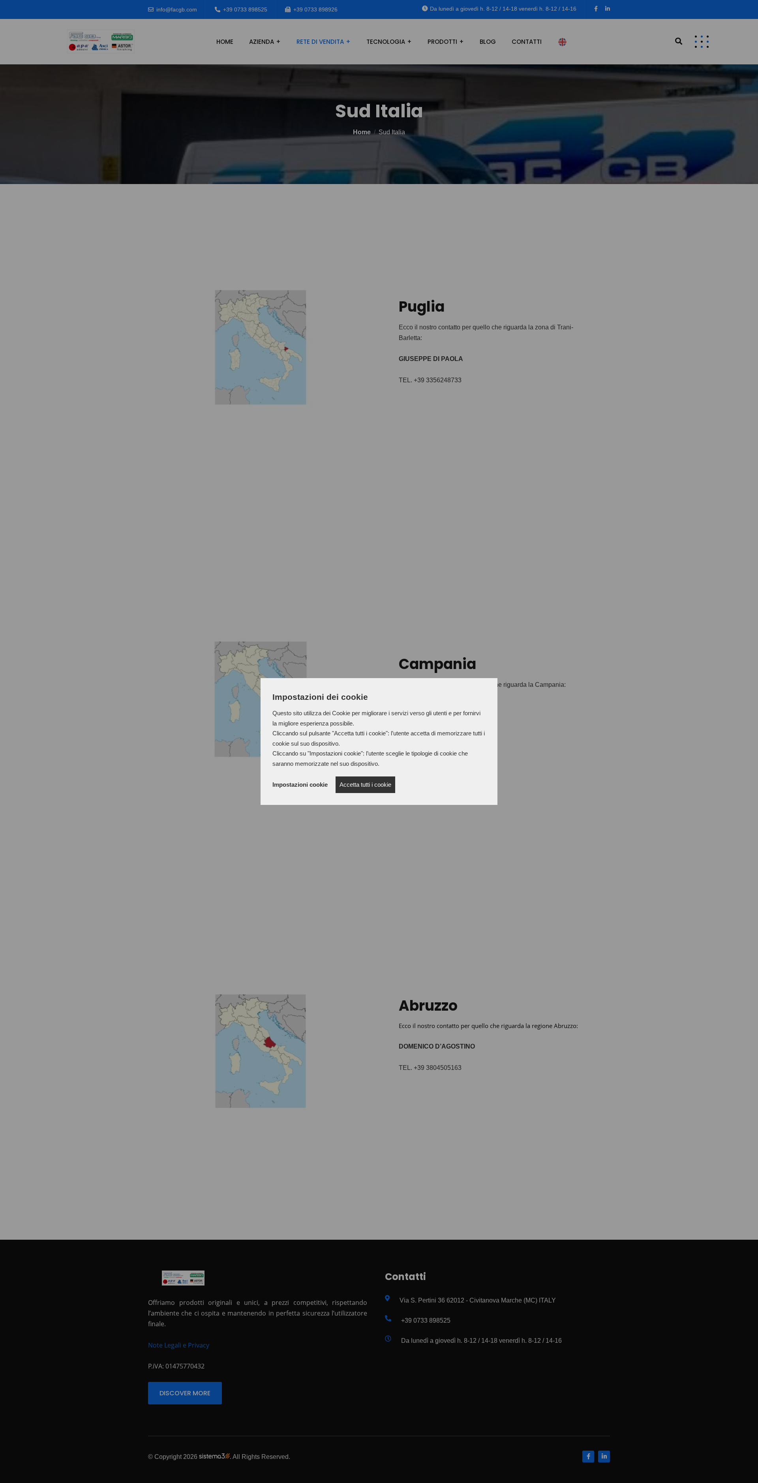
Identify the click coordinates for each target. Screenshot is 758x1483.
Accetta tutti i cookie (365, 784)
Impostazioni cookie (300, 784)
